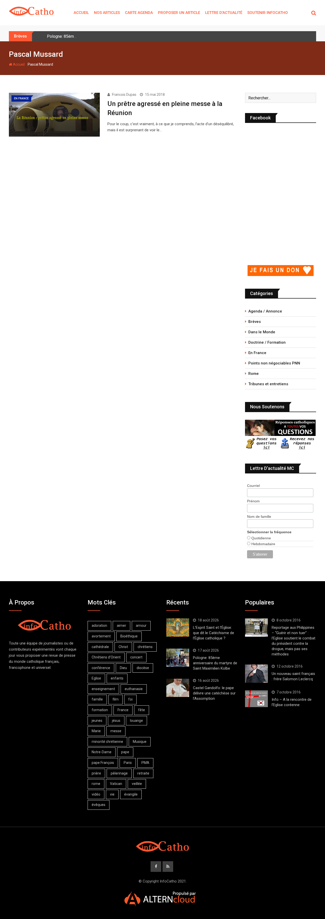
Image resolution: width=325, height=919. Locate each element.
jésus (116, 721)
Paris (128, 763)
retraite (143, 773)
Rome (253, 373)
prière (96, 773)
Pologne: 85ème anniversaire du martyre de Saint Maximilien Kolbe (215, 663)
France (123, 710)
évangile (131, 794)
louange (136, 721)
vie (112, 794)
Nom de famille (259, 516)
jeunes (97, 721)
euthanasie (134, 689)
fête (141, 710)
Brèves (254, 321)
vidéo (96, 794)
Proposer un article (179, 12)
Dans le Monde (261, 332)
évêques (98, 805)
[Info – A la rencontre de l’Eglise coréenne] (256, 698)
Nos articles (107, 12)
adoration (99, 625)
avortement (101, 636)
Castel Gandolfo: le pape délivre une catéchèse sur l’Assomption (214, 693)
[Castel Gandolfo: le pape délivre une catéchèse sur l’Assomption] (177, 688)
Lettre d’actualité (223, 12)
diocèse (143, 668)
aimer (121, 625)
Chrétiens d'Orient (106, 657)
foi (130, 699)
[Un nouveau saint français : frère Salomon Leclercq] (256, 674)
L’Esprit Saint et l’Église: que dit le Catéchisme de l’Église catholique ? (213, 632)
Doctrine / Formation (267, 342)
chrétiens (145, 647)
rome (96, 784)
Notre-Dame (101, 752)
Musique (140, 742)
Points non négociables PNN (274, 363)
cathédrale (100, 647)
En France (257, 353)
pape (125, 752)
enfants (117, 678)
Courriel (253, 486)
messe (115, 731)
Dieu (123, 668)
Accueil (81, 12)
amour (141, 625)
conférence (101, 668)
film (115, 699)
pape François (103, 763)
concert (136, 657)
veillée (137, 784)
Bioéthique (129, 636)
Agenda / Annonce (265, 311)
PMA (145, 763)
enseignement (103, 689)
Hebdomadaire (262, 544)
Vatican (116, 784)
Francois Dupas (124, 95)
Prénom (253, 501)
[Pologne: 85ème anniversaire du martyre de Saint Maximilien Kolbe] (177, 658)
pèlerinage (119, 773)
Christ (123, 647)
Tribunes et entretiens (268, 384)
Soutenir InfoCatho (267, 12)
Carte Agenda (139, 12)
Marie (96, 731)
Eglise (96, 678)
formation (100, 710)
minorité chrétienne (107, 742)
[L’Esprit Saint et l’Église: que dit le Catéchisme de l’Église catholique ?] (177, 627)
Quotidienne (260, 538)
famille (97, 699)
